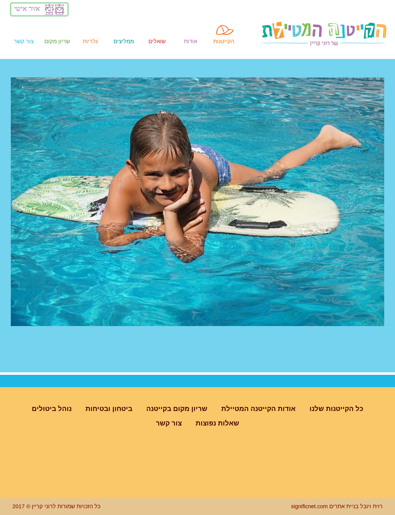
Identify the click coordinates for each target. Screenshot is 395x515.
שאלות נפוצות (217, 423)
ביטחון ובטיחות (108, 408)
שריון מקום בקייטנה (176, 408)
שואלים (157, 41)
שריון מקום (57, 41)
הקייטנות (223, 41)
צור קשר (24, 41)
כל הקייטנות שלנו (336, 408)
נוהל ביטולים (52, 408)
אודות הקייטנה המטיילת (258, 408)
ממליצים (124, 41)
